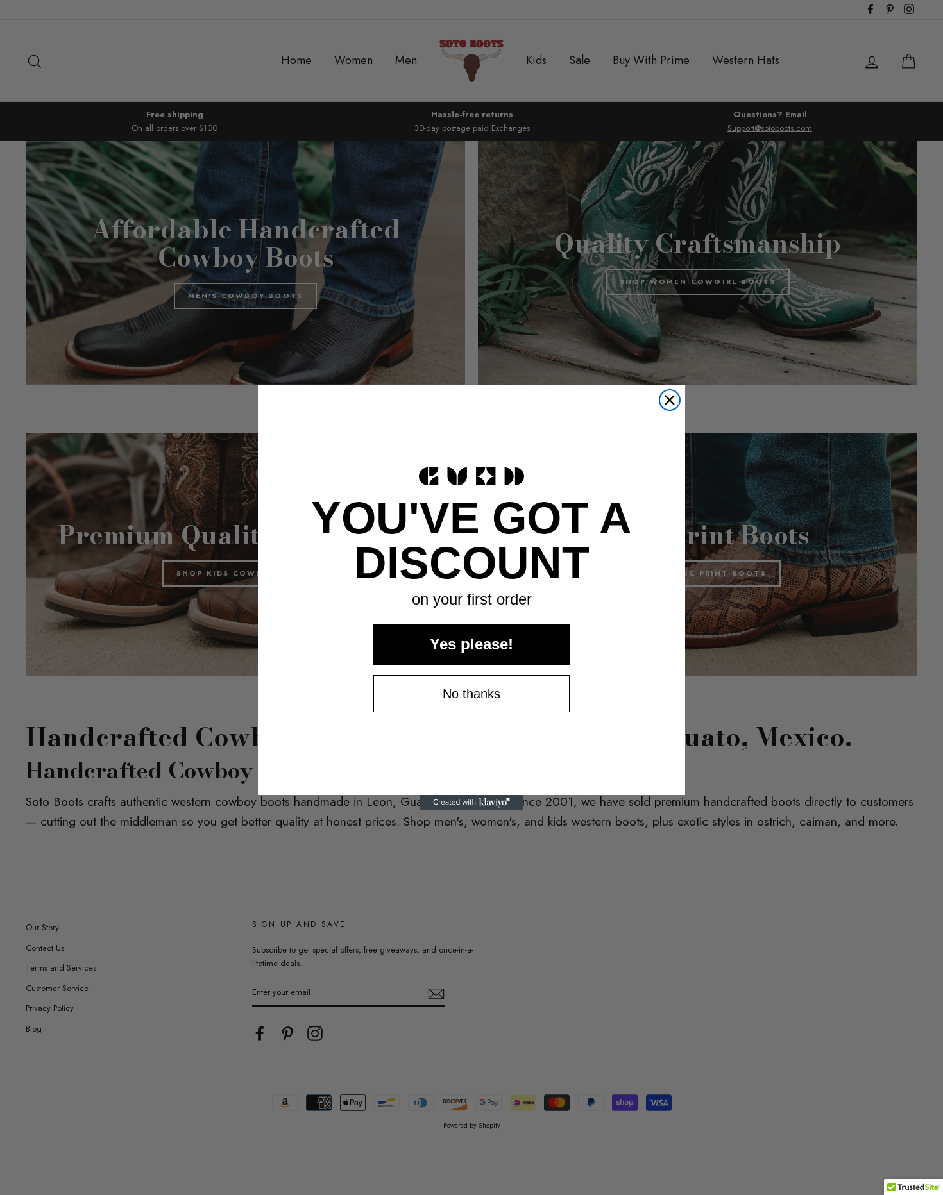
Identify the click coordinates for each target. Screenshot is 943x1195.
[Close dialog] (669, 400)
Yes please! (471, 644)
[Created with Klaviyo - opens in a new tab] (471, 802)
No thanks (471, 694)
